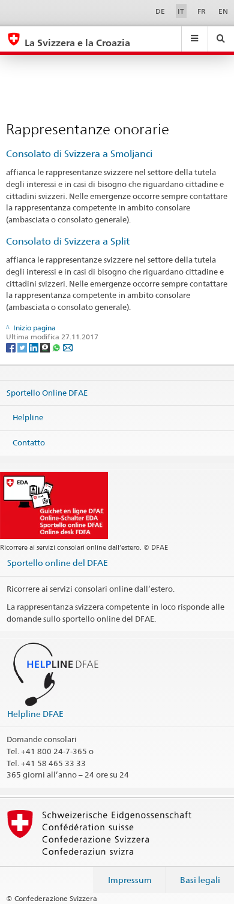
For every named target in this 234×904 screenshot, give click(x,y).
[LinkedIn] (34, 346)
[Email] (68, 346)
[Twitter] (23, 346)
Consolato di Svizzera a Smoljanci (79, 153)
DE (160, 11)
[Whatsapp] (57, 346)
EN (223, 11)
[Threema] (46, 346)
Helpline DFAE (35, 714)
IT (181, 11)
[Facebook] (11, 346)
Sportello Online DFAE (47, 392)
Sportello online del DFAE (57, 563)
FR (201, 11)
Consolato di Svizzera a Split (68, 241)
